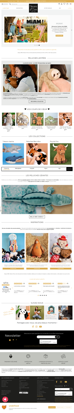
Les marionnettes (40, 391)
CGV (20, 388)
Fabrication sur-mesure (6, 390)
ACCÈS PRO (3, 394)
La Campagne (40, 385)
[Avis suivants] (71, 288)
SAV (60, 8)
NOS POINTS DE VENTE (24, 387)
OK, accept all (52, 407)
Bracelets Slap (40, 395)
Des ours (4, 228)
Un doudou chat (41, 370)
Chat (43, 401)
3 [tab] (37, 45)
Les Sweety (39, 388)
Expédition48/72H (28, 362)
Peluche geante (39, 401)
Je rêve (38, 390)
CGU (20, 390)
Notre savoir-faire (4, 382)
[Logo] (33, 8)
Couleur (32, 168)
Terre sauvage (40, 384)
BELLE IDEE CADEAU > (37, 216)
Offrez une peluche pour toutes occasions (45, 380)
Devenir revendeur (5, 393)
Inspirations (19, 8)
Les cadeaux (39, 393)
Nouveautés (39, 381)
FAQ (20, 381)
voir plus (59, 288)
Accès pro (5, 4)
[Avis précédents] (12, 288)
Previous (2, 29)
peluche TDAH (44, 402)
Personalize (68, 407)
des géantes (16, 228)
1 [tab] (34, 45)
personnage (18, 168)
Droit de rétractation (23, 385)
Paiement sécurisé (10, 361)
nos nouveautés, (50, 228)
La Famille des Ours (41, 386)
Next (71, 29)
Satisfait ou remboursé (23, 384)
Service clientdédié (63, 362)
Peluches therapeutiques (42, 382)
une (22, 179)
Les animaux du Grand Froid (42, 387)
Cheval (46, 401)
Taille (45, 168)
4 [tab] (39, 45)
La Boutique (6, 8)
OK (57, 336)
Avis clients (3, 385)
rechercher (69, 169)
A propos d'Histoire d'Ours (6, 380)
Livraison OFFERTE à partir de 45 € (45, 362)
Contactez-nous (22, 380)
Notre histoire (4, 381)
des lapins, (8, 228)
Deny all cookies (60, 407)
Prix (59, 168)
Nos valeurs (3, 384)
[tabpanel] (37, 29)
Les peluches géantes (41, 392)
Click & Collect (22, 386)
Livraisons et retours (23, 382)
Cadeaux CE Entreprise (6, 391)
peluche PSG (49, 402)
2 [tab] (36, 45)
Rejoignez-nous (4, 386)
